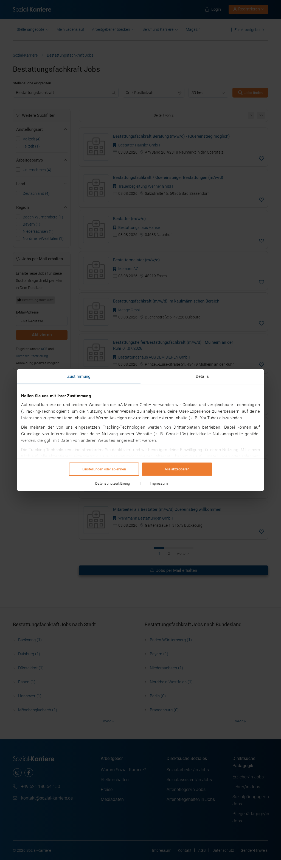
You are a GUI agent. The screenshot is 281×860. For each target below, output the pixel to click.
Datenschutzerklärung (112, 483)
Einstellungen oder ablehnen (104, 469)
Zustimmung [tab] (79, 376)
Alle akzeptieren (177, 469)
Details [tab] (202, 376)
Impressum (159, 483)
